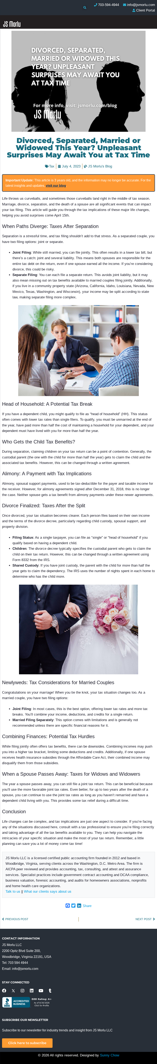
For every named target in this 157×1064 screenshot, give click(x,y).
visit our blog (56, 185)
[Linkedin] (32, 991)
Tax (51, 166)
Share (87, 906)
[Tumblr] (50, 991)
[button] (84, 7)
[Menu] (148, 90)
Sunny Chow (109, 1055)
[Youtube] (41, 991)
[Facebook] (4, 991)
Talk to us (13, 891)
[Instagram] (22, 991)
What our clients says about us (47, 891)
